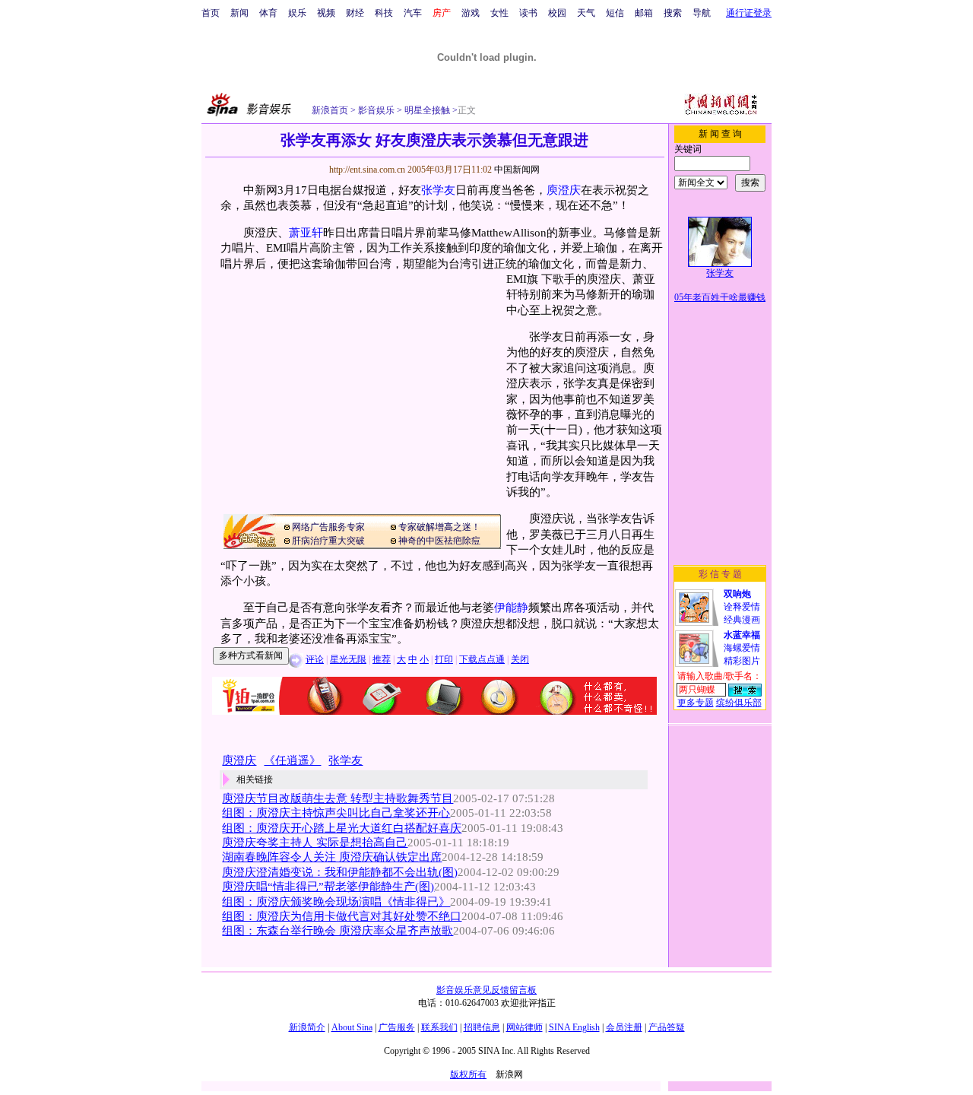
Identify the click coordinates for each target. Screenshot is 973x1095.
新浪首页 (330, 110)
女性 (499, 13)
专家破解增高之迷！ (439, 527)
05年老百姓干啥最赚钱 (719, 297)
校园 (557, 13)
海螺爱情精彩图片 (742, 648)
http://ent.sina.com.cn (368, 169)
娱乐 (297, 13)
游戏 (470, 13)
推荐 (381, 659)
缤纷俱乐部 (739, 702)
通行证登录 (749, 13)
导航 (702, 13)
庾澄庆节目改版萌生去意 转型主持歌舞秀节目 (337, 798)
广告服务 (397, 1027)
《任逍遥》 (292, 760)
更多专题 (695, 702)
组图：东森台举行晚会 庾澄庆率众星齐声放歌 (337, 931)
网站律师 (524, 1027)
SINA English (574, 1027)
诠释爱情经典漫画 (742, 607)
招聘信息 (482, 1027)
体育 (268, 13)
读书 (528, 13)
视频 (326, 13)
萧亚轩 (306, 233)
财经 (355, 13)
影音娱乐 (376, 110)
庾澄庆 (564, 190)
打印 (444, 659)
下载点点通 (482, 659)
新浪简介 (307, 1027)
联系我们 (439, 1027)
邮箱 (644, 13)
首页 (210, 13)
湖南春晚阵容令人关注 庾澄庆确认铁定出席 (332, 857)
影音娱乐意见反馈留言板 (486, 990)
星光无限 (348, 659)
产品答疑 (666, 1027)
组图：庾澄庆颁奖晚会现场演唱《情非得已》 (336, 902)
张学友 (438, 190)
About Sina (351, 1027)
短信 (615, 13)
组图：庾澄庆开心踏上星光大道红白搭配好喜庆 (341, 828)
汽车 (413, 13)
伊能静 (511, 607)
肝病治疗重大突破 (328, 540)
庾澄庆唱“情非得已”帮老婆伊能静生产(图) (328, 887)
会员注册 (624, 1027)
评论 (315, 659)
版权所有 (468, 1074)
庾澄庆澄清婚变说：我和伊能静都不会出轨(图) (340, 872)
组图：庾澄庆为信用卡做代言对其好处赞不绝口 (341, 916)
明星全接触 (426, 110)
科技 (384, 13)
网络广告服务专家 (328, 527)
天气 (586, 13)
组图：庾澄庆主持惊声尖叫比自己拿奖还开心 (336, 813)
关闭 (520, 659)
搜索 (673, 13)
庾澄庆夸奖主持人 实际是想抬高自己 (314, 842)
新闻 (239, 13)
